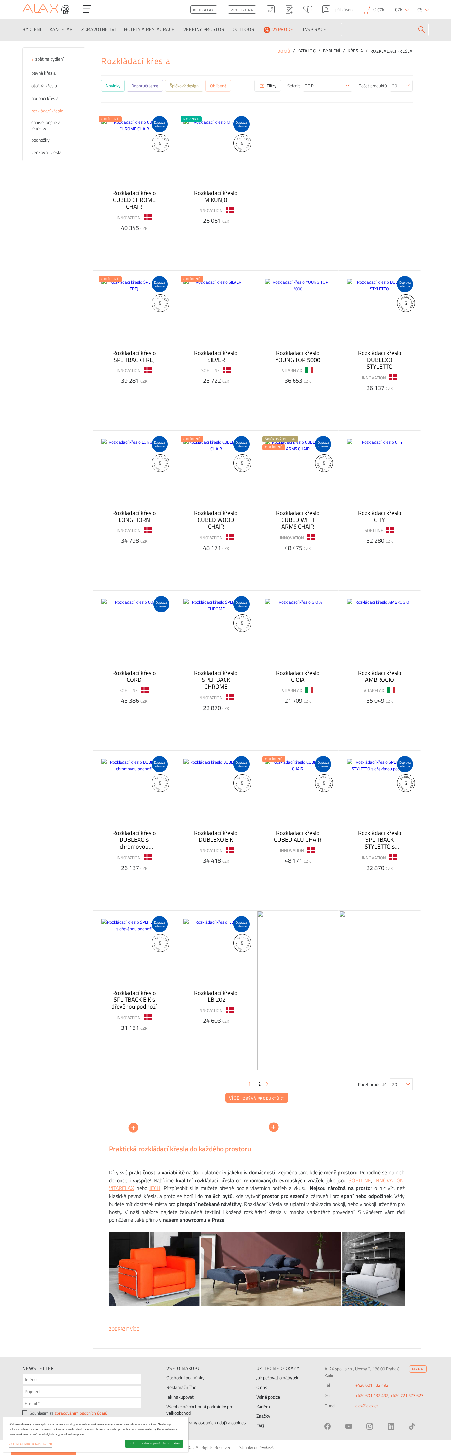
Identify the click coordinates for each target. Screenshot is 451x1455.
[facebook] (327, 1426)
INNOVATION (389, 1180)
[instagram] (369, 1426)
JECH (154, 1188)
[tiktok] (412, 1426)
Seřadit (293, 85)
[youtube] (348, 1426)
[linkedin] (391, 1426)
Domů (283, 51)
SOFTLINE (360, 1180)
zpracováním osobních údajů (81, 1413)
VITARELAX (121, 1188)
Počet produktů (373, 85)
